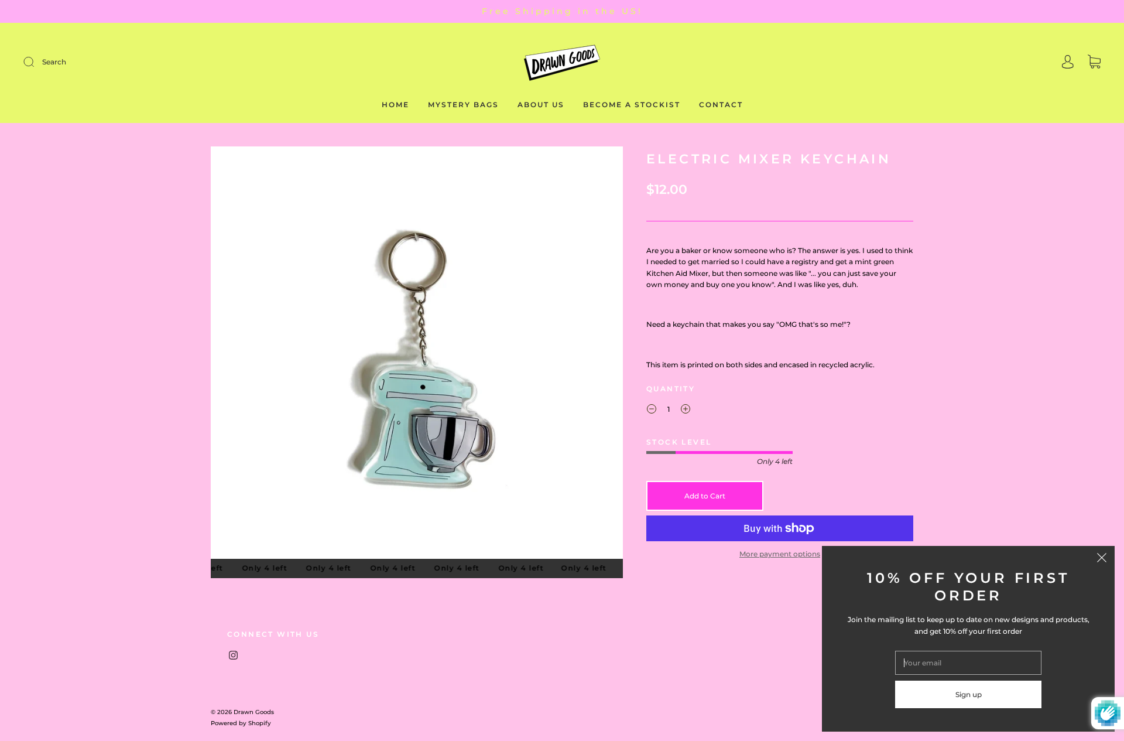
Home (395, 104)
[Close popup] (1102, 559)
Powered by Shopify (241, 723)
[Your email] (968, 663)
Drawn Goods (254, 712)
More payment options (779, 553)
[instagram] (233, 655)
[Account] (1068, 63)
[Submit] (107, 61)
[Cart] (1094, 63)
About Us (541, 104)
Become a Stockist (631, 104)
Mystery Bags (463, 104)
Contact (721, 104)
